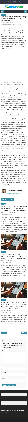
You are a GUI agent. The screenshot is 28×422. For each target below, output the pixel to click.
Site (3, 378)
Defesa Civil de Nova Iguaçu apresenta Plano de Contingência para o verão (5, 333)
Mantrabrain (23, 420)
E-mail (4, 372)
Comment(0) (17, 24)
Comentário (6, 351)
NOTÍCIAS (3, 15)
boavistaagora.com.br (6, 24)
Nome (3, 366)
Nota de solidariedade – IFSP (24, 333)
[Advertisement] (14, 66)
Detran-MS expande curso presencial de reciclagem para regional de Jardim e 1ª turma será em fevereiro (14, 208)
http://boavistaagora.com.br (14, 193)
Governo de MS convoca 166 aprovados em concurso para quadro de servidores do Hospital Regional (14, 256)
